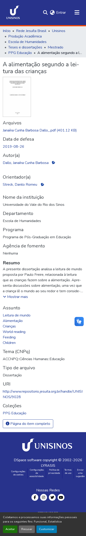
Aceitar (10, 529)
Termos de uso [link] (68, 471)
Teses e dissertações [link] (25, 47)
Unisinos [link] (58, 30)
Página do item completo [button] (29, 423)
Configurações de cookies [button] (18, 473)
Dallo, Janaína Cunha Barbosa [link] (26, 162)
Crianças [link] (9, 326)
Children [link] (9, 342)
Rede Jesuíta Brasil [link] (31, 30)
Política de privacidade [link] (54, 471)
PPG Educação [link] (20, 52)
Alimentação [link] (13, 320)
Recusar (26, 529)
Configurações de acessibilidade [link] (37, 473)
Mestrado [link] (55, 47)
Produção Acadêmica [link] (25, 36)
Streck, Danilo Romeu (20, 184)
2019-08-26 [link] (13, 146)
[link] (43, 130)
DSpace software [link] (28, 460)
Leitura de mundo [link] (17, 315)
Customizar (46, 529)
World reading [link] (14, 331)
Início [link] (7, 30)
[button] (13, 12)
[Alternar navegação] (76, 12)
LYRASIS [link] (48, 465)
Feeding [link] (9, 337)
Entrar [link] (61, 12)
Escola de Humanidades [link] (27, 41)
